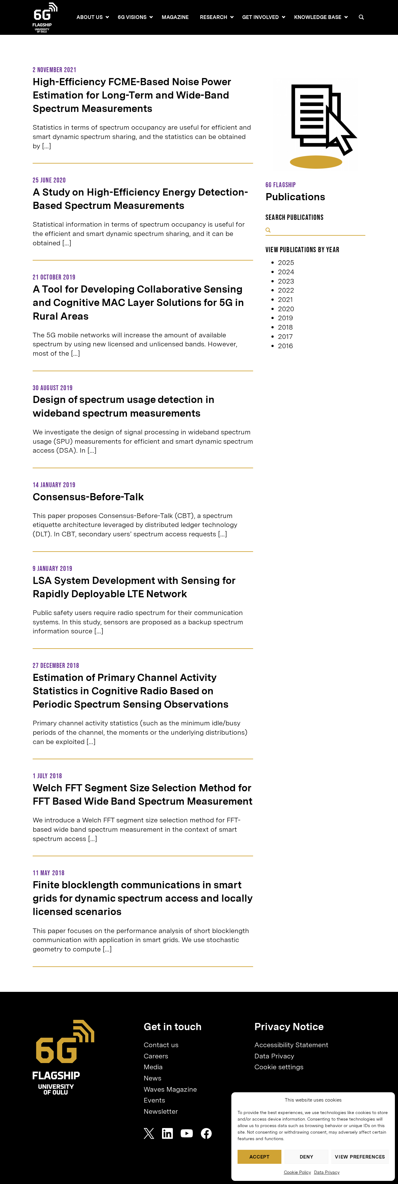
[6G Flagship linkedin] (167, 1133)
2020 (286, 309)
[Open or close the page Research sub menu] (231, 17)
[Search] (361, 17)
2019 (285, 318)
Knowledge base (317, 17)
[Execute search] (268, 231)
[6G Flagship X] (149, 1133)
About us (89, 17)
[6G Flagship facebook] (206, 1133)
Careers (156, 1056)
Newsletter (161, 1111)
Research (213, 17)
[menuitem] (89, 17)
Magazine (175, 17)
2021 (285, 299)
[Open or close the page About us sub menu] (107, 17)
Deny (306, 1157)
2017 (285, 336)
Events (154, 1100)
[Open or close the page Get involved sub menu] (283, 17)
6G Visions (132, 17)
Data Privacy (327, 1172)
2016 (285, 346)
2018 (285, 327)
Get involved (260, 17)
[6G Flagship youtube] (187, 1133)
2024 (286, 272)
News (152, 1078)
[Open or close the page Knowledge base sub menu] (346, 17)
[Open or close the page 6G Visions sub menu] (151, 17)
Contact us (161, 1045)
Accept (259, 1157)
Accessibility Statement (291, 1045)
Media (153, 1067)
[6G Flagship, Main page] (64, 1057)
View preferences (360, 1157)
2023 (286, 281)
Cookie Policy (297, 1172)
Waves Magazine (170, 1089)
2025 (286, 262)
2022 (286, 290)
